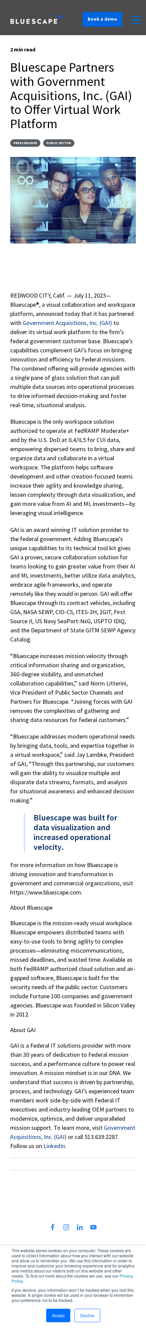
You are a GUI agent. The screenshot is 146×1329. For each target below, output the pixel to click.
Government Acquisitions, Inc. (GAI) (68, 323)
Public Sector (59, 143)
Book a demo (102, 19)
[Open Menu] (134, 20)
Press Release (25, 143)
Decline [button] (87, 1315)
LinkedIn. (55, 1146)
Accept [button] (58, 1315)
